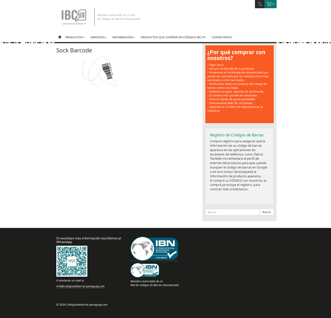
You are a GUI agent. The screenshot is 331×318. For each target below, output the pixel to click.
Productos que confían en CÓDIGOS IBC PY (173, 37)
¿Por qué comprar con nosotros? (236, 55)
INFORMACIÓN (122, 37)
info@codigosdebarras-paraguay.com (80, 286)
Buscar (266, 212)
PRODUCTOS (73, 37)
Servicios (97, 37)
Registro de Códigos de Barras (237, 134)
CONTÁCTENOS (222, 37)
